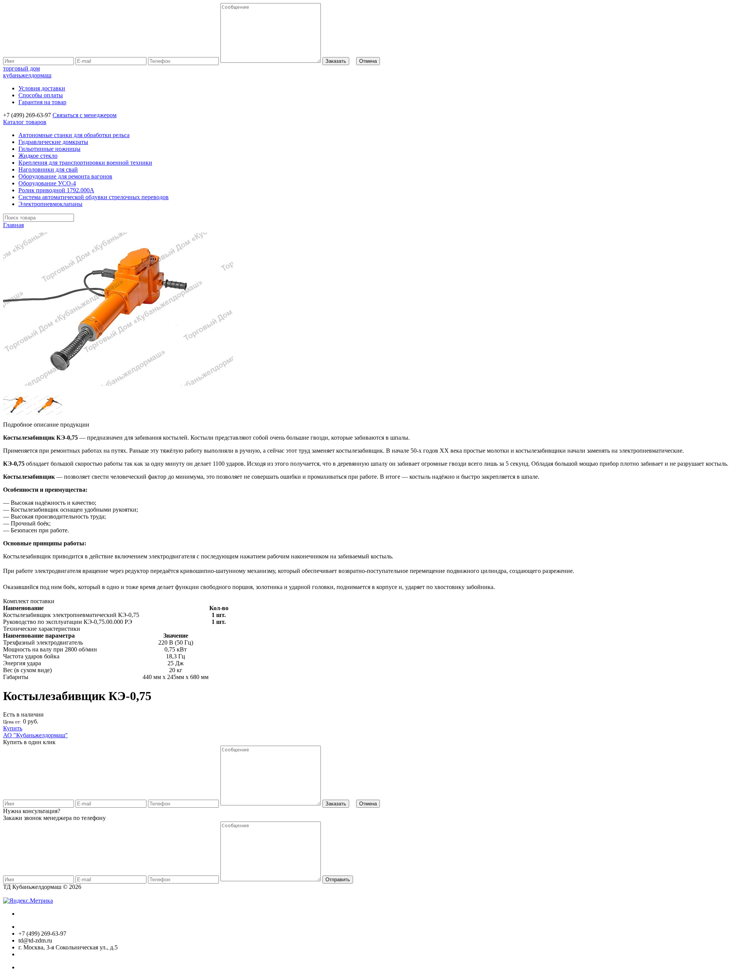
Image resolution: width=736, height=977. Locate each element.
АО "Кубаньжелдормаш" (35, 735)
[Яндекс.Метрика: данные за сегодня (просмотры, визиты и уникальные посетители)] (28, 900)
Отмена (368, 61)
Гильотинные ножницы (49, 149)
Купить (12, 728)
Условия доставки (41, 88)
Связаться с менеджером (85, 115)
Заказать (335, 61)
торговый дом (27, 72)
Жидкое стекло (38, 155)
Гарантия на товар (42, 102)
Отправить (337, 879)
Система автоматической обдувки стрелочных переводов (93, 197)
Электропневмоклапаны (50, 204)
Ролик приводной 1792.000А (56, 190)
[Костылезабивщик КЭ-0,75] (118, 387)
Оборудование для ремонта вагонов (65, 176)
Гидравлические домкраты (53, 142)
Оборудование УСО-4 (47, 183)
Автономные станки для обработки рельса (74, 135)
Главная (13, 225)
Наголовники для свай (48, 169)
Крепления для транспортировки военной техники (85, 162)
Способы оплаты (40, 95)
